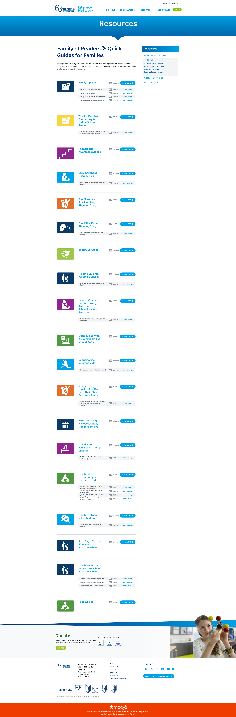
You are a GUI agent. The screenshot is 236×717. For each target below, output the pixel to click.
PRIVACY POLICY (115, 672)
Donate (61, 648)
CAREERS (113, 670)
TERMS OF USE (116, 675)
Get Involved (164, 10)
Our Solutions (127, 10)
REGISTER (176, 3)
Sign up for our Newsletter (157, 676)
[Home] (66, 6)
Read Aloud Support (151, 69)
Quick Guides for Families (153, 63)
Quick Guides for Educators (154, 66)
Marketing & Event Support (156, 55)
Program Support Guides (153, 72)
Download (127, 83)
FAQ (111, 664)
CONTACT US (115, 667)
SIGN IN (164, 3)
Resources (146, 10)
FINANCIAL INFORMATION (118, 678)
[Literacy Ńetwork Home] (85, 6)
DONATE (177, 10)
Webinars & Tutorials (153, 78)
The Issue (110, 10)
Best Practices (151, 83)
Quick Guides (150, 60)
